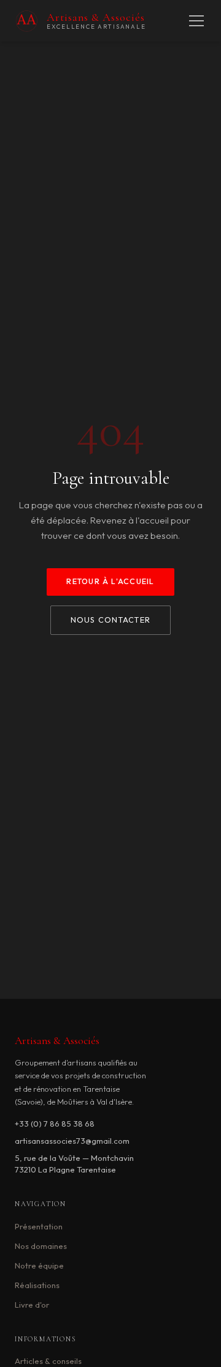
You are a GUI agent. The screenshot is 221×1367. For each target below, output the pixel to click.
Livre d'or (32, 1305)
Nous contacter (110, 619)
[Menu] (196, 21)
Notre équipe (39, 1265)
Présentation (39, 1226)
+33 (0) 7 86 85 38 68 (55, 1123)
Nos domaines (41, 1246)
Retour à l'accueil (110, 581)
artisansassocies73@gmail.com (72, 1141)
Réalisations (37, 1285)
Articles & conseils (48, 1361)
